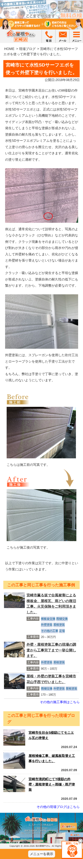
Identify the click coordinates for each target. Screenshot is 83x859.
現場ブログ (27, 49)
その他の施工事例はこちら (60, 702)
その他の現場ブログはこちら (58, 807)
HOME (9, 49)
